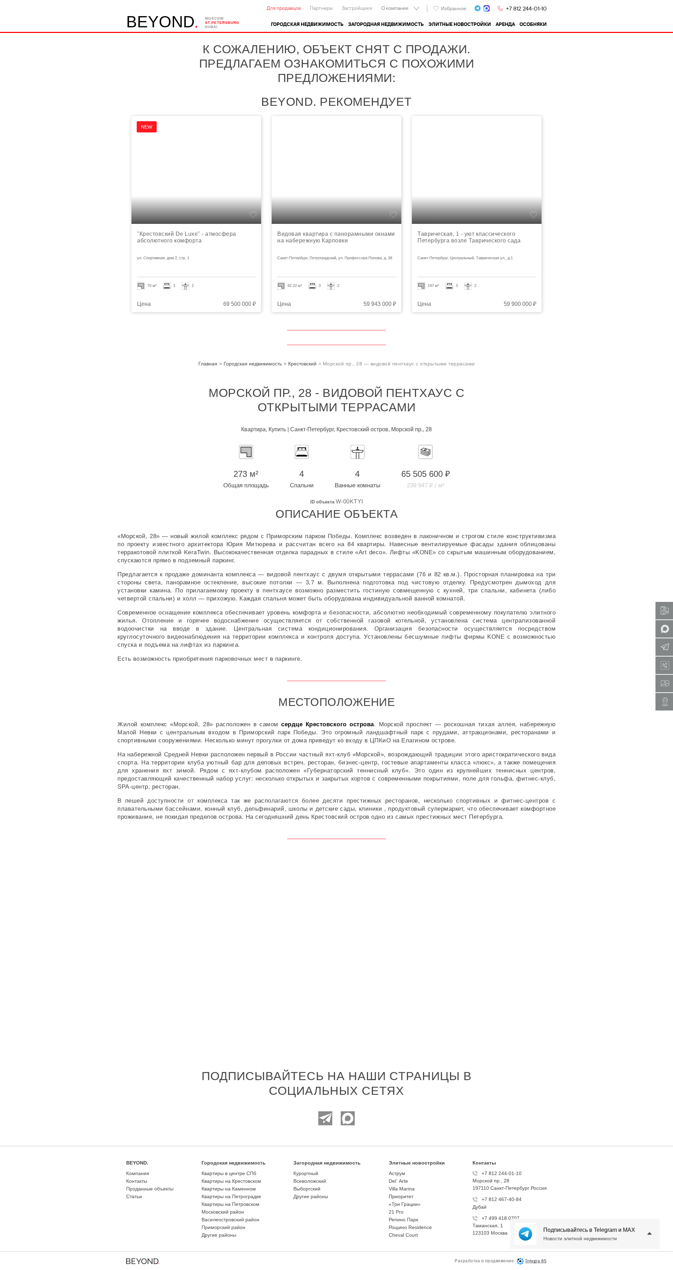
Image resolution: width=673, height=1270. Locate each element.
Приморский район (223, 1227)
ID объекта (322, 501)
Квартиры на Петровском (230, 1204)
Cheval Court (403, 1235)
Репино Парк (403, 1219)
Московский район (223, 1212)
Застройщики (357, 8)
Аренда (505, 24)
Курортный (305, 1173)
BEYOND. (137, 1163)
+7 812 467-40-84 (502, 1199)
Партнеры (321, 8)
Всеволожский (309, 1181)
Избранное (453, 8)
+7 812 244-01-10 (526, 8)
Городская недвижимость (307, 24)
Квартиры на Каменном (229, 1189)
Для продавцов (284, 8)
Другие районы (219, 1235)
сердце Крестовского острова (327, 724)
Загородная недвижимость (386, 24)
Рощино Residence (410, 1227)
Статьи (134, 1196)
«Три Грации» (405, 1204)
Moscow (214, 18)
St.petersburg (222, 23)
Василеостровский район (230, 1219)
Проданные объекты (150, 1189)
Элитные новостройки (459, 24)
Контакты (136, 1181)
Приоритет (401, 1196)
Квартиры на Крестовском (231, 1181)
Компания (137, 1173)
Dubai (211, 27)
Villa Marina (402, 1189)
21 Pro (396, 1212)
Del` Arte (398, 1181)
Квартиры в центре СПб (229, 1173)
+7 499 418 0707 (500, 1218)
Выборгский (306, 1189)
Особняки (533, 24)
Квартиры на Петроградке (231, 1196)
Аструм (397, 1173)
